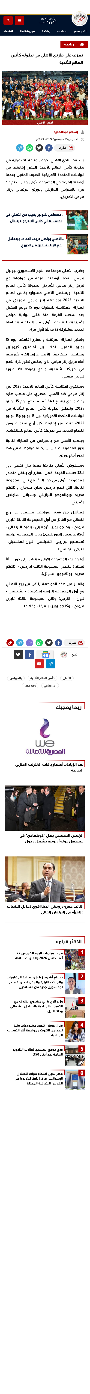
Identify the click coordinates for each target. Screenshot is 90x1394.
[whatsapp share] (29, 148)
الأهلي (67, 678)
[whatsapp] (10, 642)
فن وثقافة (27, 31)
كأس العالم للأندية (42, 678)
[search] (8, 20)
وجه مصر (30, 685)
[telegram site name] (50, 663)
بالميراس (16, 678)
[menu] (19, 20)
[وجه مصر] (80, 18)
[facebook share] (49, 148)
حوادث (61, 31)
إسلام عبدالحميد (66, 132)
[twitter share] (39, 148)
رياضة (46, 31)
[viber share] (20, 148)
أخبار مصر (80, 31)
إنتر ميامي (50, 685)
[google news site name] (45, 654)
